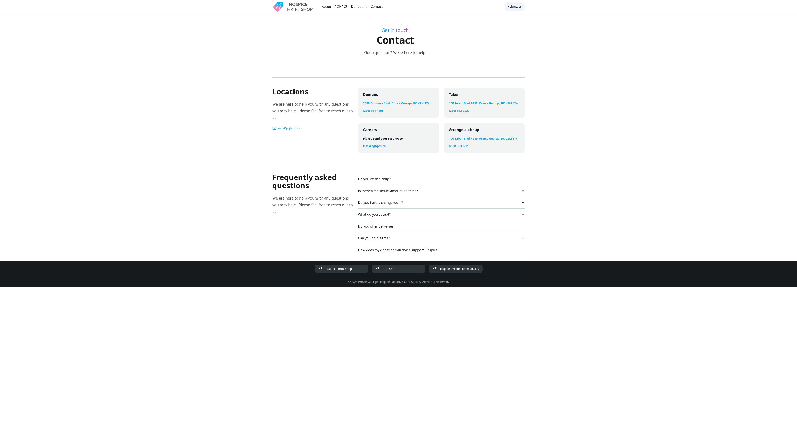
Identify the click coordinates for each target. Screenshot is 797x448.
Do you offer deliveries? (376, 226)
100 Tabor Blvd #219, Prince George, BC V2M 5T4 (483, 103)
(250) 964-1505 (373, 111)
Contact (377, 6)
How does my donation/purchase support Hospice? (398, 250)
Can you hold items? (374, 238)
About (326, 6)
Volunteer (514, 7)
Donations (359, 6)
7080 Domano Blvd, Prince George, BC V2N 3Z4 (396, 103)
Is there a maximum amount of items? (388, 191)
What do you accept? (374, 214)
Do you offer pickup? (374, 179)
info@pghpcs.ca (289, 128)
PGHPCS (341, 6)
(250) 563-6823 (459, 111)
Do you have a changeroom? (380, 202)
